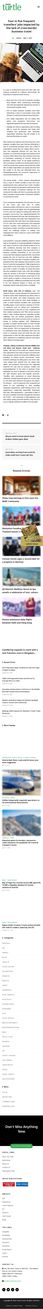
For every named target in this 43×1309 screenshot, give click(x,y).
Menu (38, 7)
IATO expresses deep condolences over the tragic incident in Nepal (21, 669)
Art (3, 948)
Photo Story (7, 1037)
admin (18, 38)
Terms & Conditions (14, 1306)
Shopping (6, 1046)
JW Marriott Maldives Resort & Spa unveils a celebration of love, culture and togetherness (20, 591)
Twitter (8, 1289)
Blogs (4, 957)
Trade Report (12, 880)
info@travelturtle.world (12, 1281)
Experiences (6, 757)
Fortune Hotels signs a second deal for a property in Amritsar (21, 560)
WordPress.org (8, 1106)
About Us (5, 1164)
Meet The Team (8, 1157)
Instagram (12, 1289)
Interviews (6, 1009)
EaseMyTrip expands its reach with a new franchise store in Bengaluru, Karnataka (20, 651)
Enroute (5, 981)
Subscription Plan (8, 1171)
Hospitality (7, 999)
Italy (4, 1013)
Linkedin (17, 1289)
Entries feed (7, 1097)
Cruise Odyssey (8, 967)
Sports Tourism (8, 1055)
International (8, 1004)
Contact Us (6, 1167)
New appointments (10, 1023)
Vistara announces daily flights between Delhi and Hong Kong (17, 621)
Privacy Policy (31, 1306)
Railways (5, 1041)
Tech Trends (7, 1060)
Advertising (6, 1160)
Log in (4, 1092)
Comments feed (8, 1102)
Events (5, 985)
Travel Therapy (30, 757)
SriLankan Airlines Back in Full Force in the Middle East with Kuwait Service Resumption (21, 690)
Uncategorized (8, 1079)
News (13, 797)
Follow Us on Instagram (21, 1146)
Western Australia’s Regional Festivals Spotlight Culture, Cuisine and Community (20, 701)
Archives (5, 1257)
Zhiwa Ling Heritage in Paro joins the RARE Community (20, 500)
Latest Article (17, 757)
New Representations (10, 1027)
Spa (3, 1051)
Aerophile (6, 797)
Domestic (5, 838)
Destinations (7, 971)
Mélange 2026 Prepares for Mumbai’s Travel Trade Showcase (21, 712)
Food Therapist (8, 995)
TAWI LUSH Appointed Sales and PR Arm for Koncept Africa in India (18, 679)
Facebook (4, 1289)
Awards (5, 953)
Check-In (5, 962)
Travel (4, 1070)
